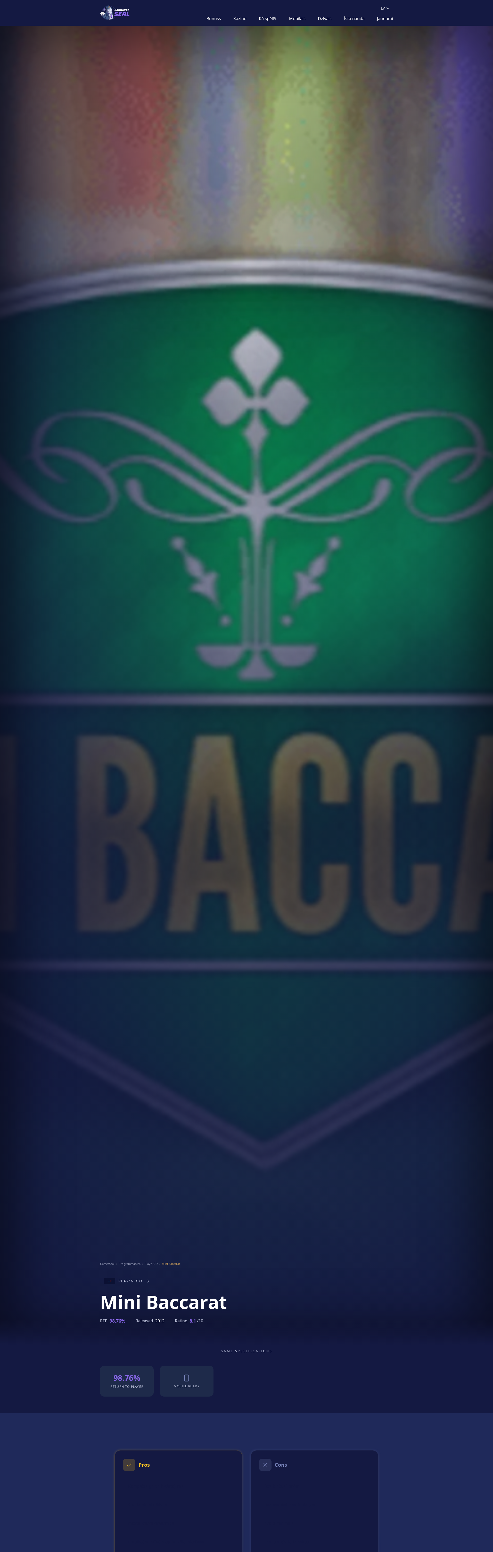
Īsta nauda (354, 18)
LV (383, 8)
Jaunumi (385, 18)
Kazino (240, 18)
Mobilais (297, 18)
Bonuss (214, 18)
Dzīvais (325, 18)
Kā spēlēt (268, 18)
